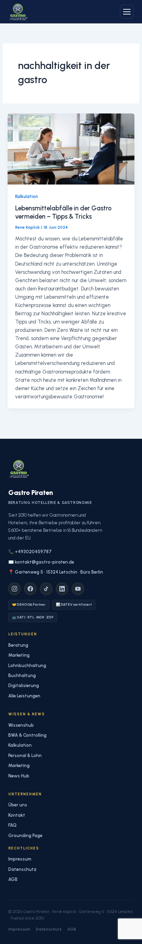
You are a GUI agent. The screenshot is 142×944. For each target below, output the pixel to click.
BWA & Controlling (27, 735)
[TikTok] (46, 589)
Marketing (19, 655)
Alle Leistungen (24, 695)
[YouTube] (78, 589)
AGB (13, 879)
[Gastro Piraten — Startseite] (18, 11)
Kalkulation (26, 196)
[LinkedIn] (62, 589)
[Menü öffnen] (127, 12)
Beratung (18, 645)
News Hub (18, 775)
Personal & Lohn (25, 755)
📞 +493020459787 (30, 551)
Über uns (17, 804)
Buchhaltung (22, 675)
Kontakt (16, 815)
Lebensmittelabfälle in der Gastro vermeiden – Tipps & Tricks (63, 212)
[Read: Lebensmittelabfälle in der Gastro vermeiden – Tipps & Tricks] (71, 149)
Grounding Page (25, 835)
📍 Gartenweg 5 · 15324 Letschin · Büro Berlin (55, 572)
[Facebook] (30, 589)
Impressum (19, 859)
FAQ (12, 825)
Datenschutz (22, 869)
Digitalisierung (23, 685)
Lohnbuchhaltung (27, 665)
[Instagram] (14, 589)
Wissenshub (21, 725)
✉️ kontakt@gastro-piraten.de (41, 562)
